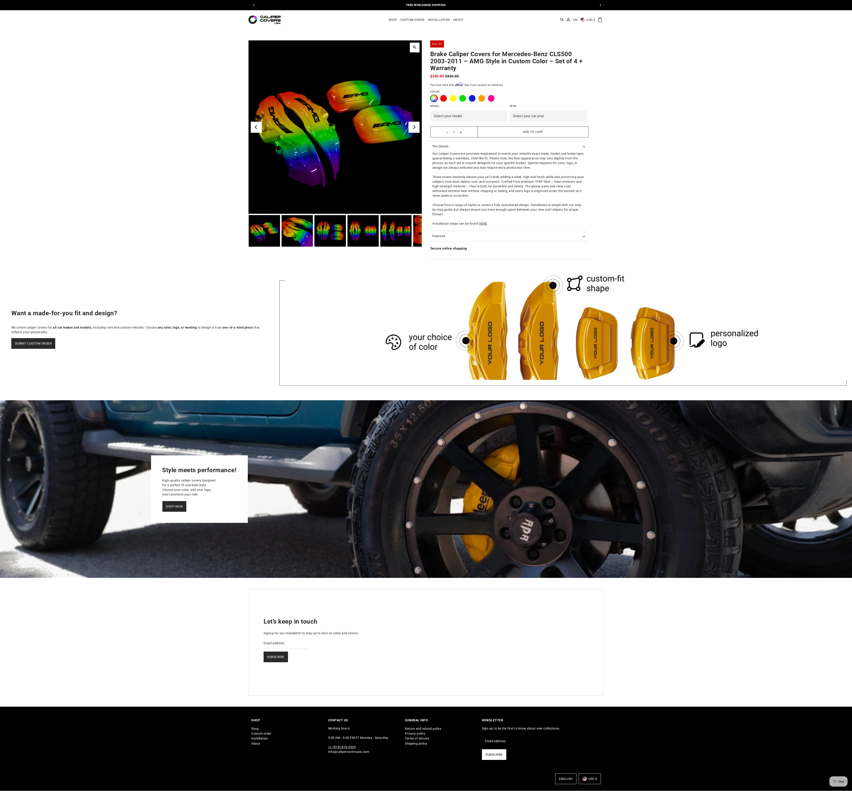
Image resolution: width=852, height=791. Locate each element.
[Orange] (481, 98)
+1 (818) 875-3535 (342, 747)
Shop (255, 728)
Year (513, 106)
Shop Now (174, 506)
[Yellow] (453, 98)
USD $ (590, 20)
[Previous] (254, 5)
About (255, 743)
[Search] (562, 19)
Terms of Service (417, 738)
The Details (440, 146)
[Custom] (434, 98)
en (575, 20)
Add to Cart (533, 132)
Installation (259, 738)
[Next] (600, 5)
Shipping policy (416, 743)
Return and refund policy (423, 728)
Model (435, 106)
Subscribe (275, 656)
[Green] (462, 98)
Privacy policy (415, 733)
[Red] (443, 98)
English (566, 779)
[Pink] (491, 98)
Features (438, 236)
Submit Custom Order (33, 343)
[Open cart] (600, 20)
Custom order (261, 733)
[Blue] (472, 98)
